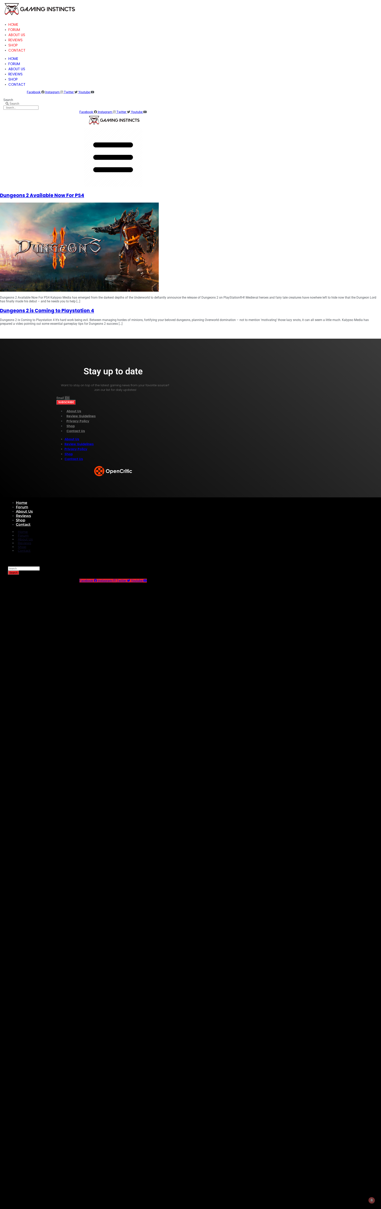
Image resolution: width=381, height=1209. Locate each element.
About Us (16, 35)
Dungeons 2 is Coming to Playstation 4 (47, 310)
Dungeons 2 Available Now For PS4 (42, 195)
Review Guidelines (81, 416)
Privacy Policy (77, 421)
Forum (14, 29)
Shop (13, 45)
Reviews (15, 40)
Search (8, 100)
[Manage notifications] (371, 1200)
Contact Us (75, 431)
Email (61, 398)
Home (13, 24)
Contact (16, 50)
